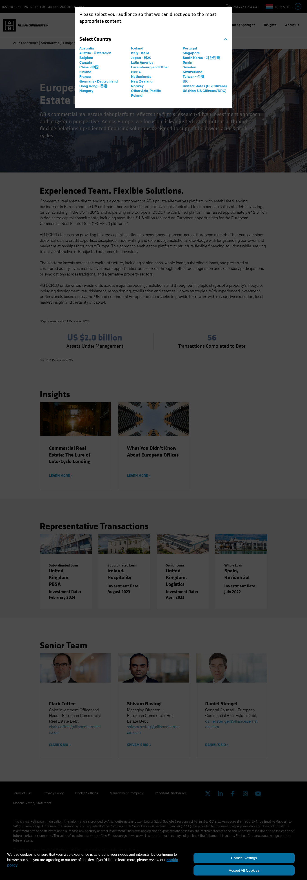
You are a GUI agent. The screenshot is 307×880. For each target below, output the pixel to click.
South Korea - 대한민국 (201, 58)
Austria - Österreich (95, 53)
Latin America (142, 62)
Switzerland (192, 72)
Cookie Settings (244, 858)
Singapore (191, 53)
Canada (85, 62)
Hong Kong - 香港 (93, 86)
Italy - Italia (140, 53)
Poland (136, 95)
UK (185, 81)
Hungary (86, 91)
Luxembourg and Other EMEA (150, 69)
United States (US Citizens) (205, 86)
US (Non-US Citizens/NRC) (204, 91)
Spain (187, 62)
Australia (86, 48)
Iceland (137, 48)
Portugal (190, 48)
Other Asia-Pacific (146, 91)
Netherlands (141, 76)
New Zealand (142, 81)
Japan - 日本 (141, 58)
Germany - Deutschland (98, 81)
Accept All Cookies (244, 870)
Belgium (86, 58)
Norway (137, 86)
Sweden (189, 67)
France (85, 76)
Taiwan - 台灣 (193, 76)
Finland (85, 72)
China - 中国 (89, 67)
